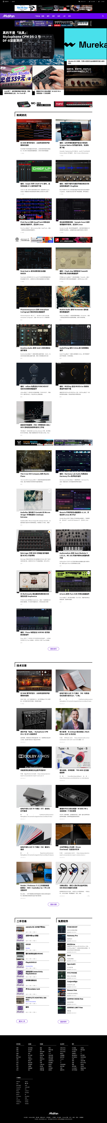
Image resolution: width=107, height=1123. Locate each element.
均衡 (41, 1062)
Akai (17, 1083)
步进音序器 (62, 1064)
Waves (18, 1103)
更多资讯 (53, 649)
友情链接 (81, 1117)
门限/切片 (42, 1064)
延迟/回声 (42, 1051)
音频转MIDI (51, 1060)
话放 (73, 1062)
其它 (29, 1070)
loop (17, 1060)
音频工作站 (62, 1048)
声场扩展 (42, 1055)
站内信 (13, 1)
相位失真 (30, 1062)
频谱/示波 (50, 1050)
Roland (26, 1100)
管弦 (17, 1055)
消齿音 (41, 1053)
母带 (49, 1051)
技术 (59, 16)
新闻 (43, 16)
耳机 (73, 1060)
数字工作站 (83, 1062)
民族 (17, 1050)
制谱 (61, 1068)
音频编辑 (62, 1055)
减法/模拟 (30, 1048)
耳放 (73, 1064)
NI (25, 1094)
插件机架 (62, 1057)
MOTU (17, 1094)
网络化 (50, 1066)
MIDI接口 (74, 1051)
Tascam (18, 1100)
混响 (41, 1050)
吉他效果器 (83, 1057)
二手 (64, 16)
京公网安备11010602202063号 (65, 1119)
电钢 (17, 1053)
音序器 (82, 1070)
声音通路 (50, 1062)
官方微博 (93, 1)
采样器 (82, 1066)
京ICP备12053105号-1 (53, 1119)
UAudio (26, 1101)
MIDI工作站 (62, 1051)
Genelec (18, 1089)
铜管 (17, 1048)
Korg (17, 1090)
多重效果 (42, 1068)
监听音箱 (74, 1066)
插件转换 (62, 1066)
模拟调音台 (74, 1055)
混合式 (29, 1057)
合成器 (82, 1048)
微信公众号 (83, 1)
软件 (53, 16)
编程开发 (62, 1070)
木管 (17, 1068)
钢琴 (17, 1059)
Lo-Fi (49, 1053)
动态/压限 (50, 1055)
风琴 (17, 1066)
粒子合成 (30, 1055)
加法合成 (30, 1050)
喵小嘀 (37, 1117)
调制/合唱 (50, 1057)
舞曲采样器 (83, 1068)
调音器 (50, 1070)
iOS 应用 (25, 1117)
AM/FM (29, 1051)
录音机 (50, 1064)
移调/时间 (42, 1059)
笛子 (17, 1064)
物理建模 (30, 1068)
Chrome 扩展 (65, 1117)
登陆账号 (7, 1)
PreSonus (18, 1096)
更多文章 (53, 904)
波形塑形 (30, 1064)
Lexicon (27, 1090)
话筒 (73, 1059)
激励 (41, 1048)
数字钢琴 (83, 1055)
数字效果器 (74, 1070)
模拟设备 (83, 1050)
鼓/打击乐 (18, 1057)
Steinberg (18, 1101)
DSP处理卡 (74, 1068)
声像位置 (42, 1070)
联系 (74, 1117)
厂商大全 (37, 16)
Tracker (62, 1059)
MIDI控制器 (74, 1050)
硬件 (48, 16)
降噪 (49, 1048)
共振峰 (29, 1066)
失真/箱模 (50, 1059)
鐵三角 (26, 1083)
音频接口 (74, 1053)
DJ (60, 1060)
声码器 (41, 1066)
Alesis (26, 1081)
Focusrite (18, 1087)
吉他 (17, 1062)
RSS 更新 (59, 1117)
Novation (27, 1096)
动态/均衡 (83, 1060)
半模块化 (30, 1059)
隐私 (77, 1117)
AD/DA (82, 1059)
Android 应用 (32, 1117)
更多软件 (63, 1022)
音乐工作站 (62, 1050)
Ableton (18, 1081)
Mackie (18, 1092)
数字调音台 (74, 1057)
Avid (26, 1085)
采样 (29, 1053)
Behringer (18, 1085)
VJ (60, 1062)
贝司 (17, 1051)
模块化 (29, 1060)
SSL (17, 1098)
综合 (17, 1070)
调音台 (41, 1057)
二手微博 (102, 1)
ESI (25, 1089)
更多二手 (22, 1021)
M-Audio (27, 1092)
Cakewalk (27, 1087)
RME (26, 1098)
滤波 (41, 1060)
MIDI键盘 (74, 1048)
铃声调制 (50, 1068)
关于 (70, 1117)
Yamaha (27, 1103)
